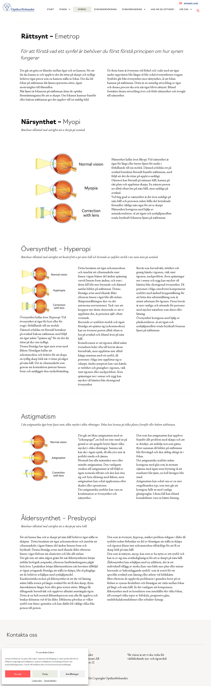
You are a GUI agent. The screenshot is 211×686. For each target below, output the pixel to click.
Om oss (184, 10)
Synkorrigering (132, 10)
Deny (45, 673)
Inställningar (72, 673)
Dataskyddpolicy (50, 680)
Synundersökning (105, 10)
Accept (17, 673)
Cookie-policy (37, 680)
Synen (63, 10)
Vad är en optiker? (162, 10)
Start (50, 10)
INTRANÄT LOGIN (191, 4)
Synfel (82, 10)
